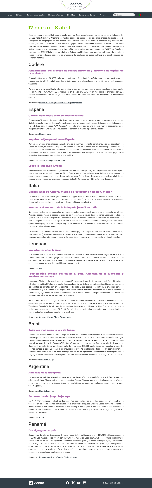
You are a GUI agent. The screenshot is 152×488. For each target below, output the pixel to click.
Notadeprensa (45, 134)
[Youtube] (79, 483)
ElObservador (65, 317)
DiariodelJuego (70, 457)
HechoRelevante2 (62, 103)
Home (9, 15)
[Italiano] (140, 15)
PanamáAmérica (46, 457)
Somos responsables (36, 15)
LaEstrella (59, 457)
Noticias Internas (55, 15)
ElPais (56, 317)
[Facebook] (67, 483)
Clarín (41, 417)
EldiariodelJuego (46, 360)
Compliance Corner (87, 15)
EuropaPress (76, 103)
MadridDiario (59, 160)
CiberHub (71, 15)
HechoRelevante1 (46, 103)
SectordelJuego (46, 160)
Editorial (19, 15)
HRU (41, 268)
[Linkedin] (84, 483)
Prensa (103, 15)
